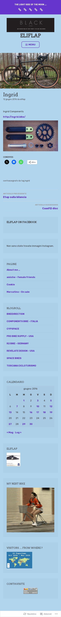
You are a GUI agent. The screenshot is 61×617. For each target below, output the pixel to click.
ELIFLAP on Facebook (22, 222)
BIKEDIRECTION (15, 314)
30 (31, 424)
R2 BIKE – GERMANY (18, 343)
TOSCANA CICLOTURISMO (21, 365)
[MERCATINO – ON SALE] (36, 9)
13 (10, 412)
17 (37, 412)
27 (10, 424)
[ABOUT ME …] (25, 9)
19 (51, 412)
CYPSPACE (13, 328)
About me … (13, 269)
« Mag (10, 432)
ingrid (27, 181)
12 (51, 406)
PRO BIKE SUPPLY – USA (20, 336)
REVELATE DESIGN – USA (20, 351)
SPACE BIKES (14, 358)
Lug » (18, 432)
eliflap (30, 35)
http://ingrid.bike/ (14, 117)
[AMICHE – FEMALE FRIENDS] (30, 9)
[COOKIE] (41, 9)
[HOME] (19, 9)
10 (37, 406)
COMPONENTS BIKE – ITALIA (22, 321)
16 (31, 412)
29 (23, 424)
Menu (32, 44)
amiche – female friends (21, 277)
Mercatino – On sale (18, 292)
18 (44, 412)
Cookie (11, 284)
